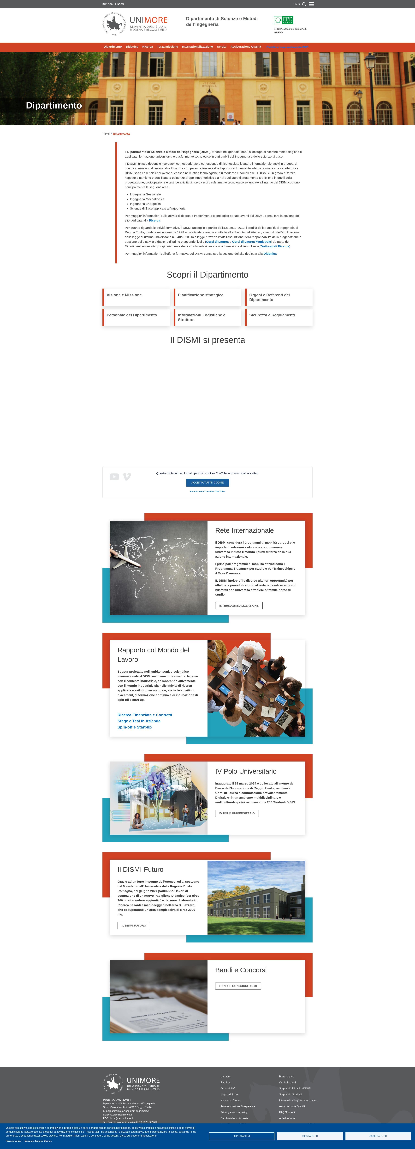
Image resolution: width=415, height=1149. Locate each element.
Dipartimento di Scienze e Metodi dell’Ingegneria (222, 21)
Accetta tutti (378, 1136)
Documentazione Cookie (38, 1141)
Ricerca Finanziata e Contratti (145, 715)
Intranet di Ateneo (230, 1100)
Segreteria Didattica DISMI (295, 1088)
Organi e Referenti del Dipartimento (269, 297)
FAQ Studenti (287, 1112)
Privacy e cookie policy (234, 1112)
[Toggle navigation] (311, 4)
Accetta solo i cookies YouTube (207, 491)
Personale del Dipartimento (132, 315)
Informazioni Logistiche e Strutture (201, 317)
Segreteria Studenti (290, 1094)
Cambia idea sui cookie (234, 1118)
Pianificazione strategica (200, 295)
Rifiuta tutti (310, 1136)
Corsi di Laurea (217, 241)
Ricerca (147, 46)
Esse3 (119, 4)
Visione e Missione (124, 295)
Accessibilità (228, 1088)
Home (106, 133)
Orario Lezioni (287, 1082)
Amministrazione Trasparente (237, 1106)
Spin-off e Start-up (135, 727)
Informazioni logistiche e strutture (298, 1100)
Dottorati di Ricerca (275, 246)
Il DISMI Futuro (134, 925)
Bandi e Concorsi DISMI (238, 986)
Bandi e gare (286, 1076)
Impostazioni (242, 1136)
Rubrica (107, 4)
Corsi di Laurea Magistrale (251, 241)
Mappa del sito (229, 1094)
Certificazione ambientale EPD (287, 47)
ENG (296, 4)
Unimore (225, 1076)
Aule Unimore (287, 1118)
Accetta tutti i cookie (207, 482)
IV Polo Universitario (237, 813)
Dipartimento (113, 46)
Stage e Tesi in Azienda (139, 721)
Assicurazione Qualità (246, 46)
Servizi (221, 46)
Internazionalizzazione (197, 46)
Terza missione (167, 46)
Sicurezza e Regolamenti (272, 315)
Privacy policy (13, 1141)
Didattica (132, 46)
